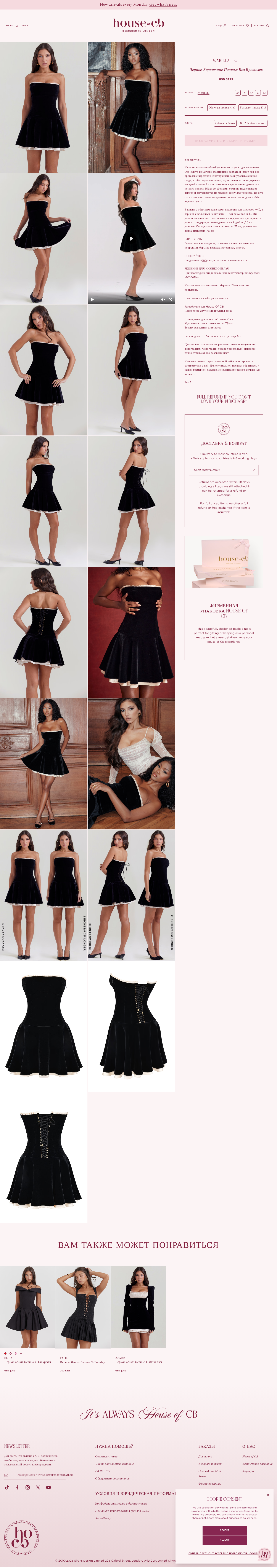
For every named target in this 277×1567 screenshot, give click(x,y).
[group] (226, 79)
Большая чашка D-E (253, 107)
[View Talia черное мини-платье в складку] (82, 1307)
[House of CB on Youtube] (48, 1487)
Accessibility (103, 1518)
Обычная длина (225, 123)
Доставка (205, 1456)
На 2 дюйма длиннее (253, 123)
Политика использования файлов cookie (122, 1511)
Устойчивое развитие (257, 1464)
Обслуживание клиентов (112, 1478)
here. (254, 1518)
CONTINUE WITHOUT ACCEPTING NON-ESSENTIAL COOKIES (224, 1553)
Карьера (248, 1471)
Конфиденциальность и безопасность (121, 1503)
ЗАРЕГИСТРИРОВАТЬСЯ (60, 1475)
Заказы (206, 1446)
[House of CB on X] (38, 1487)
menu (9, 26)
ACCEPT (224, 1530)
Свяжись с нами (106, 1456)
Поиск (25, 26)
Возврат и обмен (210, 1464)
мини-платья (217, 310)
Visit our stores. (153, 5)
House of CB (250, 1456)
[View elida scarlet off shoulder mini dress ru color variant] (7, 1353)
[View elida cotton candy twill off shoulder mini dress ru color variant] (17, 1353)
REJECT (224, 1540)
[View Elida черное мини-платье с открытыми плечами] (27, 1307)
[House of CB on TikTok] (7, 1487)
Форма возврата (209, 1484)
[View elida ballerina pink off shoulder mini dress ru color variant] (12, 1353)
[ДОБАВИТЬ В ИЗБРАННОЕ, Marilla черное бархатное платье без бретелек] (236, 61)
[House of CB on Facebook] (17, 1487)
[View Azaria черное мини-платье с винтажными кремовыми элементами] (138, 1307)
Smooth (191, 276)
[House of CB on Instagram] (27, 1487)
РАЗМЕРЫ (203, 92)
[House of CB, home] (138, 25)
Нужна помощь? (114, 1446)
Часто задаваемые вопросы (114, 1464)
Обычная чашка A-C (222, 107)
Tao (255, 196)
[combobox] (224, 470)
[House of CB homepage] (21, 1538)
